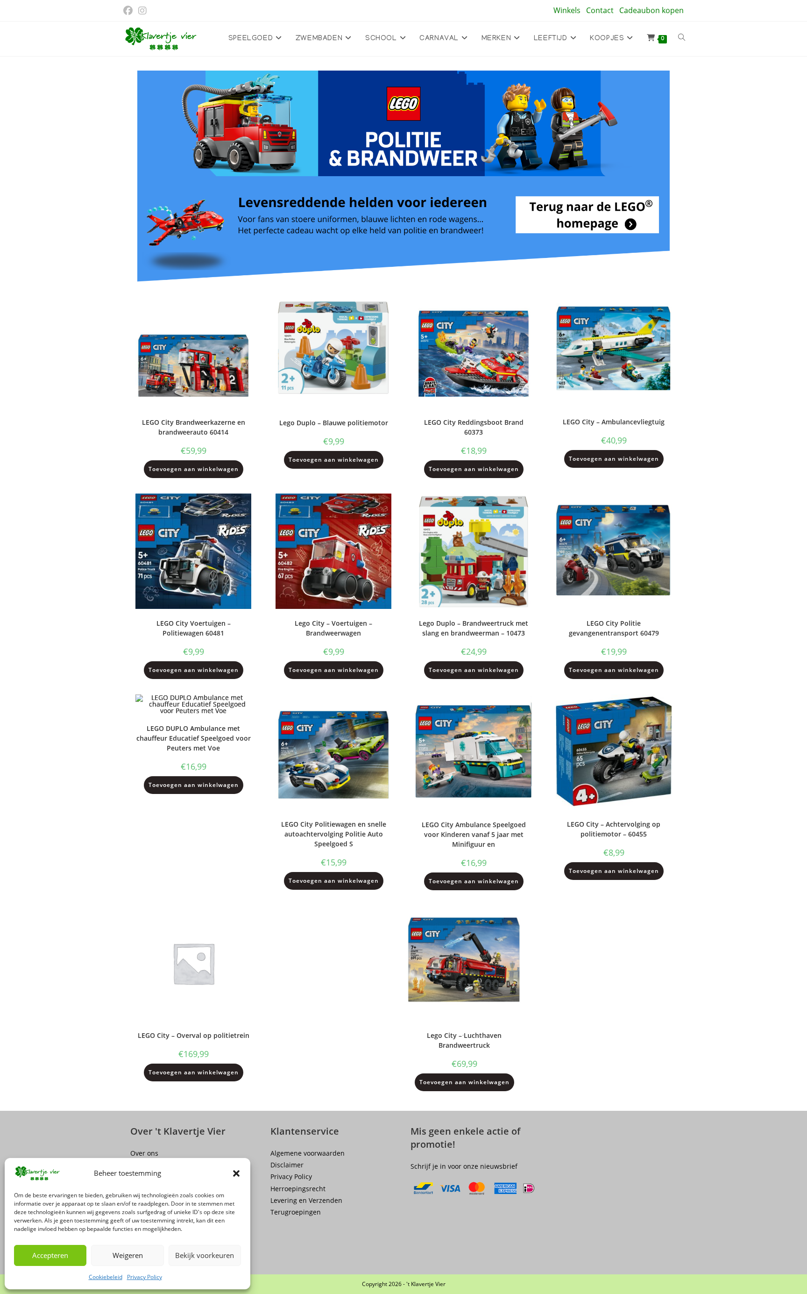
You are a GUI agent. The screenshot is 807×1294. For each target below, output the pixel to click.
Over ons (144, 1153)
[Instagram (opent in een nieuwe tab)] (142, 10)
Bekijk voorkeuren (204, 1255)
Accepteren (50, 1255)
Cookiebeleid (105, 1277)
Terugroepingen (295, 1212)
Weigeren (128, 1255)
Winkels (566, 10)
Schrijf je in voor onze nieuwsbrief (464, 1166)
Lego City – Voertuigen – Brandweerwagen (333, 628)
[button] (236, 1173)
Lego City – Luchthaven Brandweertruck (464, 1040)
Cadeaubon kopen (651, 10)
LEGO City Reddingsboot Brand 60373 (474, 427)
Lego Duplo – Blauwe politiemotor (333, 422)
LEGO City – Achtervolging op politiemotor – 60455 (613, 829)
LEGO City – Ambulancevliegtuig (614, 421)
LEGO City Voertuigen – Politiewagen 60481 (193, 628)
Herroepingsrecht (298, 1188)
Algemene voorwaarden (307, 1153)
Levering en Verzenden (306, 1200)
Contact (600, 10)
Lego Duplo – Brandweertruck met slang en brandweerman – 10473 (473, 628)
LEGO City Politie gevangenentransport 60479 (614, 628)
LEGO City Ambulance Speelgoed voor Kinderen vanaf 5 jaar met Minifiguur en (474, 834)
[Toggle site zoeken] (681, 38)
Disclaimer (287, 1164)
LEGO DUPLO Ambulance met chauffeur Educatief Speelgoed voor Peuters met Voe (193, 738)
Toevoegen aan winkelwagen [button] (194, 469)
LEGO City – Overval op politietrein (193, 1035)
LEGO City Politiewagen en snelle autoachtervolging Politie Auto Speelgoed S (333, 834)
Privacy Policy (144, 1277)
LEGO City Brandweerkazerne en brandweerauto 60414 (193, 427)
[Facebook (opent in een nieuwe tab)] (129, 10)
